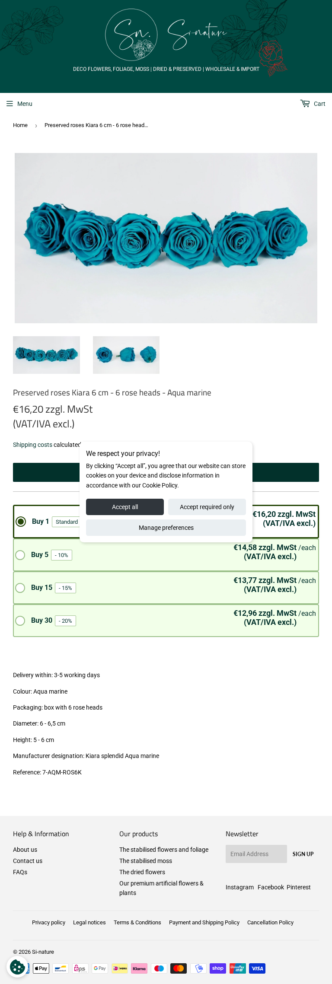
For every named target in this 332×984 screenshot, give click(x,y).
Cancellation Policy (270, 922)
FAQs (20, 872)
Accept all (125, 506)
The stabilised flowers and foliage (163, 849)
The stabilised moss (145, 860)
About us (25, 849)
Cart (319, 103)
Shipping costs (32, 444)
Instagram (240, 887)
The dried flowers (142, 872)
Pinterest (299, 887)
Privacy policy (48, 922)
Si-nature (43, 952)
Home (20, 125)
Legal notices (89, 922)
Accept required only (207, 506)
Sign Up (303, 854)
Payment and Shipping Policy (204, 922)
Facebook (271, 887)
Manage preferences (166, 527)
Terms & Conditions (137, 922)
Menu (24, 103)
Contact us (27, 860)
